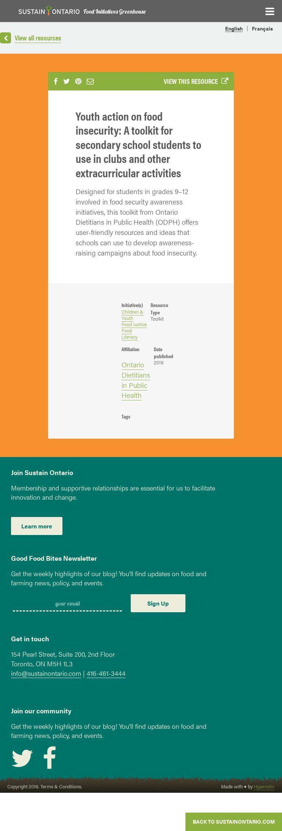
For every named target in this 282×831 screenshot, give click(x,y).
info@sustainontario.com (46, 673)
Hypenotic (264, 786)
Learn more (36, 526)
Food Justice (134, 324)
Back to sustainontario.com (234, 821)
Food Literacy (130, 333)
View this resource (191, 81)
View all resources (38, 37)
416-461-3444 (106, 673)
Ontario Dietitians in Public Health (136, 379)
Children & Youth (133, 314)
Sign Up (158, 603)
